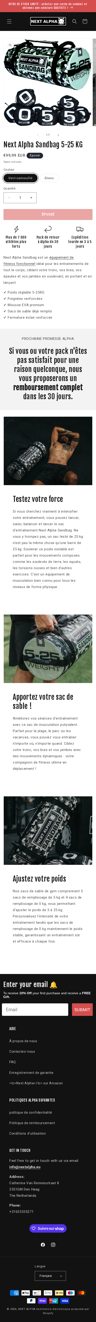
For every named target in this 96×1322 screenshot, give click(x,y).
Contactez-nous (22, 1051)
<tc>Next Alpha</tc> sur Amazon (36, 1083)
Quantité (9, 188)
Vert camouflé (23, 179)
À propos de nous (23, 1041)
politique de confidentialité (30, 1112)
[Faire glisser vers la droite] (58, 135)
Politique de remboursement (32, 1123)
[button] (9, 21)
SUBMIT (82, 1009)
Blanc (52, 179)
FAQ (12, 1062)
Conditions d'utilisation (27, 1133)
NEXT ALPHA (26, 1309)
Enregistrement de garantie (31, 1073)
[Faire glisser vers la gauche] (38, 135)
